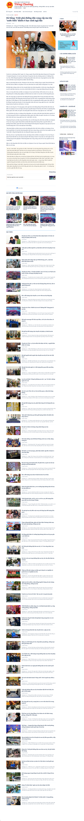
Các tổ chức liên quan (27, 11)
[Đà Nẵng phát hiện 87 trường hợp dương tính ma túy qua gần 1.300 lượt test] (13, 538)
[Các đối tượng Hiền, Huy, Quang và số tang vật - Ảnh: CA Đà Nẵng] (31, 49)
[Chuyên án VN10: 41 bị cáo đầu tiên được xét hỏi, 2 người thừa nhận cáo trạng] (13, 347)
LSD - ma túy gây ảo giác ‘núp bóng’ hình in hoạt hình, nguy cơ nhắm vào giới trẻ (72, 88)
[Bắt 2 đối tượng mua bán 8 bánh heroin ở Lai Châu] (13, 478)
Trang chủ (10, 11)
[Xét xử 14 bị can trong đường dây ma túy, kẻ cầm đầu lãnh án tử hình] (13, 561)
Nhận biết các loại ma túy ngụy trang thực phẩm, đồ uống (67, 138)
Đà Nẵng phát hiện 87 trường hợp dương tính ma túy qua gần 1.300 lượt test (38, 535)
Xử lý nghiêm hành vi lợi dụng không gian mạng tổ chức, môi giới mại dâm (68, 127)
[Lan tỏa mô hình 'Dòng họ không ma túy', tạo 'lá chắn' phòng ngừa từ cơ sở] (13, 382)
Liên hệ (44, 11)
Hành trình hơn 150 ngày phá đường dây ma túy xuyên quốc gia (38, 666)
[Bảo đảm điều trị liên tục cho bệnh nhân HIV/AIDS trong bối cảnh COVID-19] (67, 25)
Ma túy (16, 14)
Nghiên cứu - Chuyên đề (67, 106)
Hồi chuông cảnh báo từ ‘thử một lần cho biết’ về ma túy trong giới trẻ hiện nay (68, 121)
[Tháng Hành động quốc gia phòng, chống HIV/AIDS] (68, 45)
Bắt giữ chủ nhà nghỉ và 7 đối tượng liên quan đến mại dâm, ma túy (38, 367)
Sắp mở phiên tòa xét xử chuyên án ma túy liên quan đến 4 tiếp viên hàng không (38, 738)
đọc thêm (9, 232)
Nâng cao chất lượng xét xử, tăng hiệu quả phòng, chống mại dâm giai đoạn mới (38, 642)
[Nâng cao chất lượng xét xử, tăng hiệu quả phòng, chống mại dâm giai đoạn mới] (13, 645)
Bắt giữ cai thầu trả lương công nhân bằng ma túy (35, 427)
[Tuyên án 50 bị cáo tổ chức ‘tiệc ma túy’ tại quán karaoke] (13, 597)
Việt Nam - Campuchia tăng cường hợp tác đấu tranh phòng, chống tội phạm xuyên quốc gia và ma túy (38, 726)
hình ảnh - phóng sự (66, 134)
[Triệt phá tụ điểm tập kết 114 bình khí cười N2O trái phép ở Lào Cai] (31, 200)
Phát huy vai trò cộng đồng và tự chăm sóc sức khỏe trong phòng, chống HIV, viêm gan (37, 714)
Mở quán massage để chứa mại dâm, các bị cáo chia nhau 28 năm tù (38, 320)
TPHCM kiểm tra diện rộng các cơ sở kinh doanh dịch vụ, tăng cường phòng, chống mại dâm (38, 606)
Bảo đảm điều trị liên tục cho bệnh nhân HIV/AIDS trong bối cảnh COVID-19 (68, 35)
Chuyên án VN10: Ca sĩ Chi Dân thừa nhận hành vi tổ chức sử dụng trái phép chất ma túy (13, 208)
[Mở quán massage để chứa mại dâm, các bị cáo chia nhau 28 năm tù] (13, 323)
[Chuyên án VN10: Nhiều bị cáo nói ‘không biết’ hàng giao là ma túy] (48, 218)
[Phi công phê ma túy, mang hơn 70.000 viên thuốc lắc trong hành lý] (13, 705)
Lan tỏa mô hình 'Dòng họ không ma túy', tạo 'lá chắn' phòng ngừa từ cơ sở (38, 379)
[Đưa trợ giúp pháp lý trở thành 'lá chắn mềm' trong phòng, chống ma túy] (13, 800)
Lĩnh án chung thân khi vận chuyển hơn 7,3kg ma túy (36, 630)
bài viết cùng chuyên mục (14, 193)
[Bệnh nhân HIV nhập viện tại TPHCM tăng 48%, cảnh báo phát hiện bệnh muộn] (13, 263)
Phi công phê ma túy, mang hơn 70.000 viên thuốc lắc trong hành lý (38, 702)
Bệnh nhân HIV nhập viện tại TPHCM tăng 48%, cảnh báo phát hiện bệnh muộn (37, 260)
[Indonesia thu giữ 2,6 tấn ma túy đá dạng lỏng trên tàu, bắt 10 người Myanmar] (14, 218)
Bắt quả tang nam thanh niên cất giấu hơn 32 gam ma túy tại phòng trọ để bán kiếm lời (38, 463)
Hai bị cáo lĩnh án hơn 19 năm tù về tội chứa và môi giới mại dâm (38, 762)
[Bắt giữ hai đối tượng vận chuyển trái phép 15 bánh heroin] (13, 335)
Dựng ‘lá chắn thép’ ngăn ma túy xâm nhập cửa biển (36, 785)
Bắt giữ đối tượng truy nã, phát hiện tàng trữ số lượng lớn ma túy (38, 403)
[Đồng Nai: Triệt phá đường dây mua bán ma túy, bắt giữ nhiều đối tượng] (13, 752)
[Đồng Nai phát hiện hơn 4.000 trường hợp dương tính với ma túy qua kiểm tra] (13, 490)
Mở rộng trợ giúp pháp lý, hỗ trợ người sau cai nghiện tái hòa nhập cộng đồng (68, 73)
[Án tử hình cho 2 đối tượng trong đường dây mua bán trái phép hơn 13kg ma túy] (13, 657)
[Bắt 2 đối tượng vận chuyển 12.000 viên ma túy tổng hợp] (31, 218)
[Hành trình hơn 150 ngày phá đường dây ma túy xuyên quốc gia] (13, 669)
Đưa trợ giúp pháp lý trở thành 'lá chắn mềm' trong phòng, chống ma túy (37, 797)
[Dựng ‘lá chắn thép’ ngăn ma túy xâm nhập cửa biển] (13, 788)
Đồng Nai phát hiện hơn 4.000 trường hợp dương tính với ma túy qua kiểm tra (38, 487)
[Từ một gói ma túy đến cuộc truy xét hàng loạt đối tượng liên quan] (13, 514)
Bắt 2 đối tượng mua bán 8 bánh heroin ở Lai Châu (35, 474)
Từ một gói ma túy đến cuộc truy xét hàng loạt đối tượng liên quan (38, 511)
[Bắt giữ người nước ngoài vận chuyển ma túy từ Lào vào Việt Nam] (13, 359)
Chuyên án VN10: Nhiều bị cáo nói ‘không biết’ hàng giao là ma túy (47, 226)
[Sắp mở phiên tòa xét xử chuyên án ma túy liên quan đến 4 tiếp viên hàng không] (13, 741)
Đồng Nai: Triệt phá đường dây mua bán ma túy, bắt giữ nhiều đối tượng (38, 750)
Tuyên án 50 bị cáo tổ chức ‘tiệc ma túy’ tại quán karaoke (37, 594)
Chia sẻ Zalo (20, 188)
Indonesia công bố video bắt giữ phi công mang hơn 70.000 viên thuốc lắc (38, 618)
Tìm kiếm (74, 11)
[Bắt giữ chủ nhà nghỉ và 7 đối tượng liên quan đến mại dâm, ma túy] (13, 370)
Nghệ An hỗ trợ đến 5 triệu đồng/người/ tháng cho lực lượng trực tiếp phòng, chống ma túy (38, 582)
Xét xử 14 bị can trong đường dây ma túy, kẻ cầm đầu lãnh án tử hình (38, 559)
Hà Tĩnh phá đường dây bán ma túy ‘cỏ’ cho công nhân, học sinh (38, 547)
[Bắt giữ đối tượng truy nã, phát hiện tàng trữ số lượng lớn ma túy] (13, 406)
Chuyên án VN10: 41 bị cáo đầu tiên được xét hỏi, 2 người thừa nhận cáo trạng (38, 344)
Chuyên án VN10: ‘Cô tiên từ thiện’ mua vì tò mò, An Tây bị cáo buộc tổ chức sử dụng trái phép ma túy (47, 209)
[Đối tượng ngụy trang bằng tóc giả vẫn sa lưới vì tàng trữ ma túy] (13, 776)
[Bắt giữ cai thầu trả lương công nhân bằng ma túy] (13, 430)
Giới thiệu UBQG (17, 11)
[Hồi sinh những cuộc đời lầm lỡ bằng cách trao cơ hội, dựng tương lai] (13, 442)
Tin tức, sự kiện (9, 14)
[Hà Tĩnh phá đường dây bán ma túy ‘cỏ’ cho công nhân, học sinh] (13, 550)
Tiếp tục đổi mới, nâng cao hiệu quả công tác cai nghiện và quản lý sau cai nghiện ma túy (37, 570)
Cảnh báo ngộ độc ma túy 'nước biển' (15, 177)
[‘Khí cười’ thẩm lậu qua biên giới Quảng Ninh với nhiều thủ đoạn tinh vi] (13, 418)
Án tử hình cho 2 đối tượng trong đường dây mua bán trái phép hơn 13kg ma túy (38, 654)
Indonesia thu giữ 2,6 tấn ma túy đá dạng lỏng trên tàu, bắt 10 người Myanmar (13, 226)
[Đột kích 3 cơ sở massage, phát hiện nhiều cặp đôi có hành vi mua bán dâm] (13, 454)
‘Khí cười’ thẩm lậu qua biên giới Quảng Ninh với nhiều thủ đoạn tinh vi (38, 415)
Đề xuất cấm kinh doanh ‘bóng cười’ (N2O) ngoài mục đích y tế (38, 678)
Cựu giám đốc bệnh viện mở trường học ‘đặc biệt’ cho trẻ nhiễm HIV (67, 99)
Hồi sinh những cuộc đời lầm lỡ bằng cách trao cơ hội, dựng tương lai (38, 439)
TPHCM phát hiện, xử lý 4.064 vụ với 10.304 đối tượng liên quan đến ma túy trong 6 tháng (37, 499)
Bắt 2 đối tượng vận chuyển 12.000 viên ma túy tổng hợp (29, 225)
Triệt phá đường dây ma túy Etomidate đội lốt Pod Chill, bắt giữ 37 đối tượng (38, 690)
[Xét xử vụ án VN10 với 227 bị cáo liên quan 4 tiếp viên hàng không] (13, 394)
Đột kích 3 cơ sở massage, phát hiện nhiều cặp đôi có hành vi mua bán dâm (38, 451)
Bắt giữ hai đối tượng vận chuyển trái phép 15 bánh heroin (37, 331)
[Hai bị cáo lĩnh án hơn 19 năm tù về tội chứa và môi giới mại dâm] (13, 764)
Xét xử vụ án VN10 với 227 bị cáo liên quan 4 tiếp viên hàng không (37, 391)
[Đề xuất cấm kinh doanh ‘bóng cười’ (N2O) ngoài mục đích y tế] (13, 681)
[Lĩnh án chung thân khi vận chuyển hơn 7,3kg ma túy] (13, 633)
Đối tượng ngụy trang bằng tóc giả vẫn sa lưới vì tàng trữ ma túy (38, 773)
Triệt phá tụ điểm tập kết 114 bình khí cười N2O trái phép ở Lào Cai (30, 208)
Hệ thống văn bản (38, 11)
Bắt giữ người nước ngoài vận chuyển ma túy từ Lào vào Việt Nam (38, 356)
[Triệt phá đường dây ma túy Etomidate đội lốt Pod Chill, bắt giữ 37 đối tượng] (13, 693)
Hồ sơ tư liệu (64, 81)
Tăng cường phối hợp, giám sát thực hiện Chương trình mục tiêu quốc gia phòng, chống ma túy (38, 523)
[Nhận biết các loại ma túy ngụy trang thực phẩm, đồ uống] (67, 145)
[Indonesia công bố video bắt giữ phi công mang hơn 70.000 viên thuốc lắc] (13, 621)
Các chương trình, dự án (68, 53)
